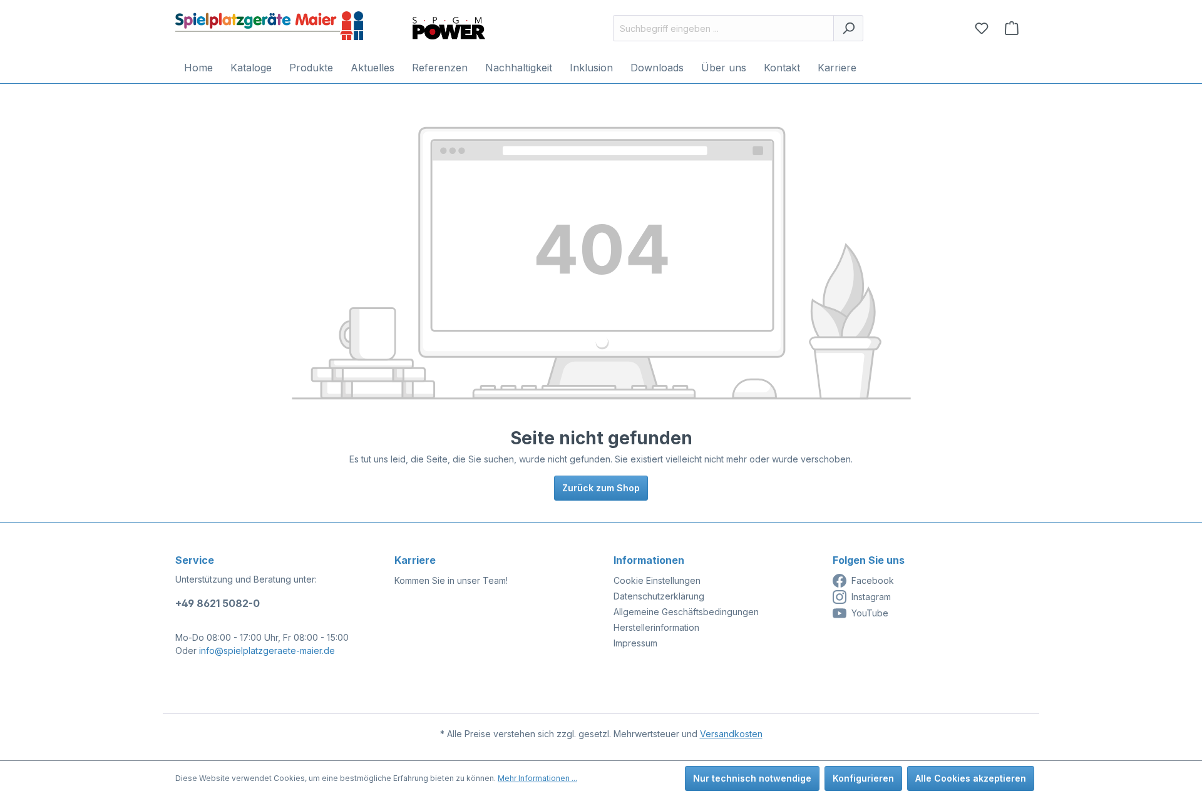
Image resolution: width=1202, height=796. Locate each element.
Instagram (871, 596)
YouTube (869, 613)
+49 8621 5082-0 (217, 603)
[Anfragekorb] (1012, 28)
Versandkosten (731, 733)
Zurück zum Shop (601, 487)
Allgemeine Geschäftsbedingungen (686, 611)
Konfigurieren (863, 778)
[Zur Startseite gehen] (269, 25)
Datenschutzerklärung (659, 596)
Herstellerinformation (656, 627)
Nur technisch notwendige (752, 778)
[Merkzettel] (982, 28)
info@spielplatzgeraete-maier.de (267, 650)
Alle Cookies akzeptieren (970, 778)
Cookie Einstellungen (657, 580)
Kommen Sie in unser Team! (451, 580)
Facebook (872, 580)
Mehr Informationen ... (537, 778)
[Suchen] (848, 28)
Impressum (635, 643)
